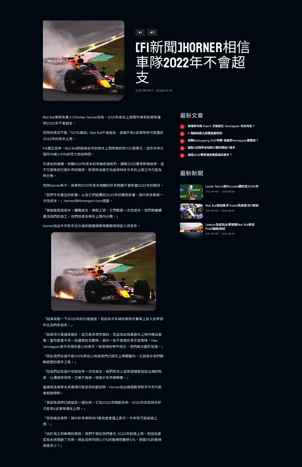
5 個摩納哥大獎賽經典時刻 (205, 133)
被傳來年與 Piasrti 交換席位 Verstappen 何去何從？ (221, 126)
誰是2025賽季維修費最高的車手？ (210, 154)
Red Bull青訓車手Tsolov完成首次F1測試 (231, 205)
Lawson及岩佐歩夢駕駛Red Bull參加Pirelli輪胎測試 (230, 226)
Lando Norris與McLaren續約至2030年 (232, 186)
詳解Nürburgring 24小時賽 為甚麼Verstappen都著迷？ (223, 140)
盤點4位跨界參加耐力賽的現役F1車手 (211, 147)
